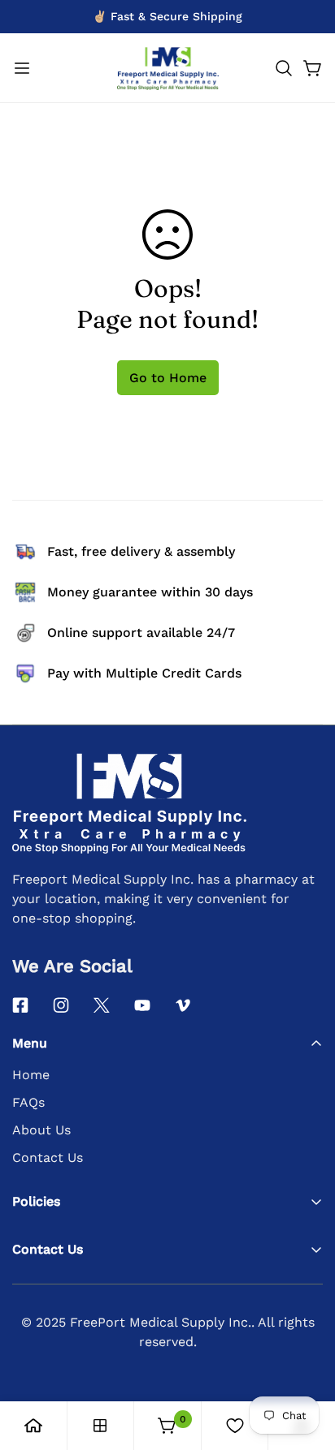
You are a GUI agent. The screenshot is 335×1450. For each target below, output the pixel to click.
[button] (284, 68)
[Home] (33, 1425)
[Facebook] (20, 1005)
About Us (41, 1130)
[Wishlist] (235, 1425)
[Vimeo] (183, 1005)
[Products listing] (100, 1425)
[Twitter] (102, 1005)
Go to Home (168, 377)
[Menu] (22, 68)
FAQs (28, 1102)
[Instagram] (61, 1005)
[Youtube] (142, 1005)
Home (31, 1074)
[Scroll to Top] (305, 1364)
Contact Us (47, 1157)
